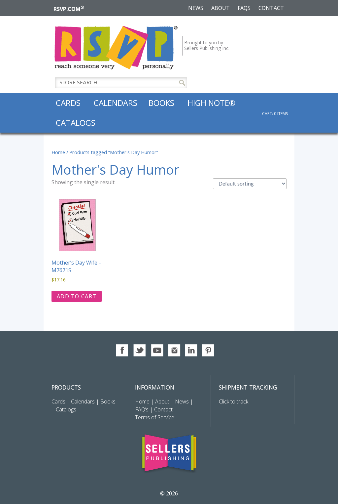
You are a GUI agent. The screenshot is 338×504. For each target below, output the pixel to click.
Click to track (233, 401)
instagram (174, 350)
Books (161, 102)
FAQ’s (142, 409)
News (195, 8)
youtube (157, 350)
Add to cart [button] (76, 296)
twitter (139, 350)
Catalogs (75, 122)
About (220, 8)
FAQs (244, 8)
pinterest (208, 350)
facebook (122, 350)
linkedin (191, 350)
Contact (271, 8)
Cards (68, 102)
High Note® (211, 102)
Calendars (115, 102)
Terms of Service (154, 417)
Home (58, 152)
